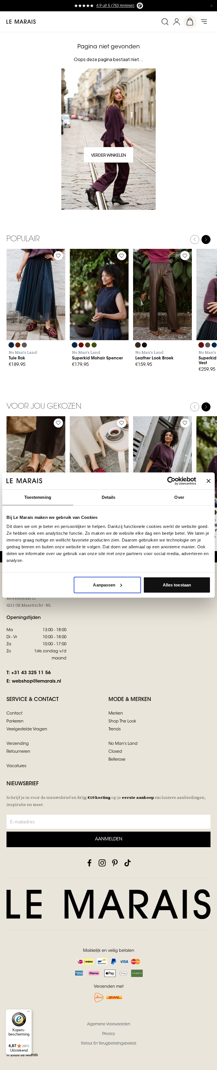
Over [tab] (179, 497)
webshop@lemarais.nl (36, 681)
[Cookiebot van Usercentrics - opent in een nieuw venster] (171, 481)
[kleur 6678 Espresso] (87, 345)
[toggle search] (165, 21)
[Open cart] (190, 22)
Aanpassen (104, 584)
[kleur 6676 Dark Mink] (24, 345)
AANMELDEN (108, 839)
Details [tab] (109, 497)
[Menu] (28, 1012)
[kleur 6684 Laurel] (94, 345)
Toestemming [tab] (37, 497)
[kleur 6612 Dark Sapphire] (11, 345)
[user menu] (176, 21)
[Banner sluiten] (209, 481)
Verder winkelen (108, 155)
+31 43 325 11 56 (31, 673)
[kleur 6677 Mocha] (137, 345)
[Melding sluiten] (211, 5)
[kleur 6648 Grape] (81, 345)
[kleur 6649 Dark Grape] (17, 345)
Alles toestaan (177, 584)
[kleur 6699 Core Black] (144, 345)
